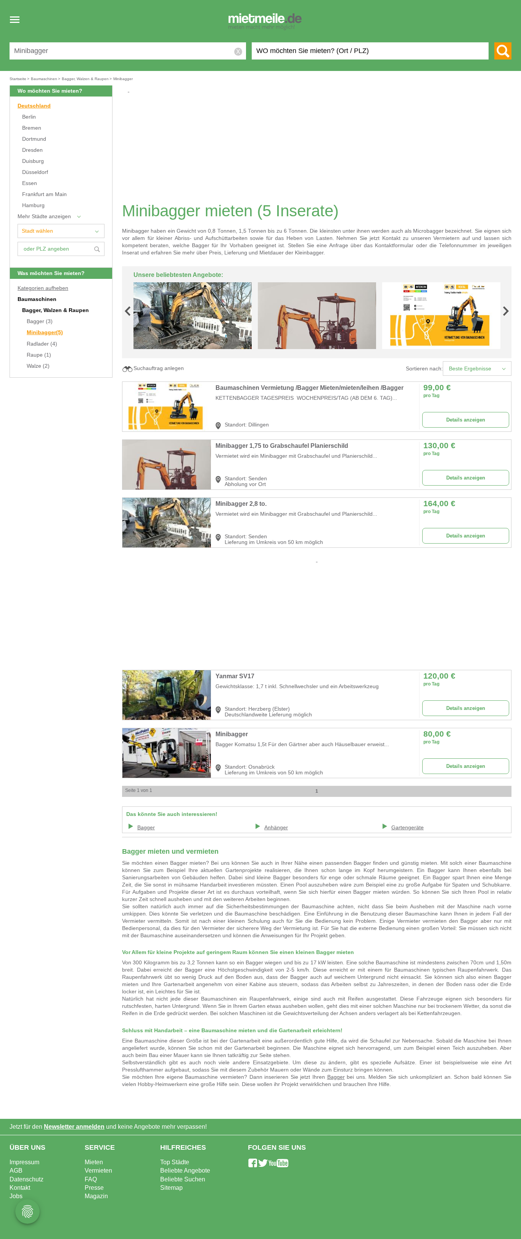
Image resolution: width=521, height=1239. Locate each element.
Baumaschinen (37, 299)
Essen (29, 183)
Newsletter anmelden (74, 1126)
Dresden (32, 150)
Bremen (31, 128)
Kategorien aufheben (43, 288)
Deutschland (34, 106)
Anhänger (276, 827)
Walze (38, 366)
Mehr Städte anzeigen (44, 216)
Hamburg (33, 205)
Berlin (29, 117)
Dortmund (34, 139)
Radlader (42, 344)
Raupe (39, 355)
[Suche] (502, 51)
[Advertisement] (319, 147)
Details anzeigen (465, 420)
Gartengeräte (407, 827)
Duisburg (33, 161)
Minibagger (45, 332)
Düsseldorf (35, 172)
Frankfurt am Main (44, 194)
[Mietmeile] (265, 22)
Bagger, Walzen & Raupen (55, 310)
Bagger (40, 321)
